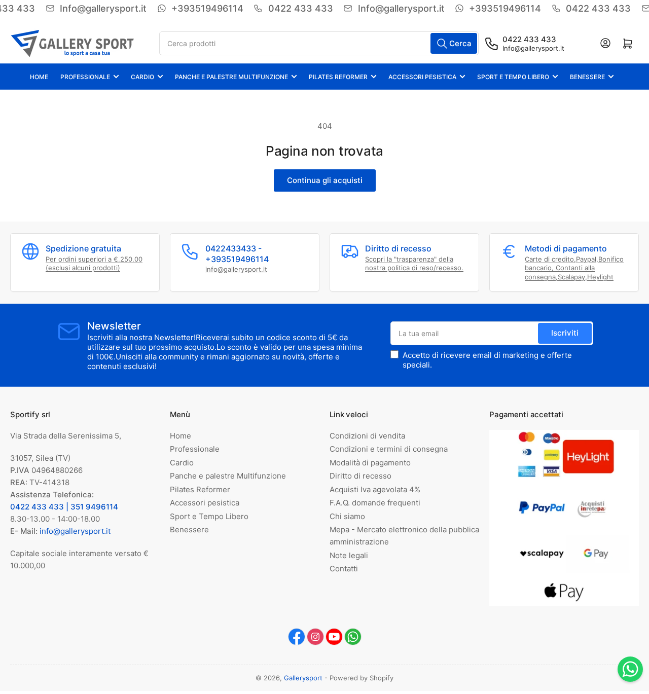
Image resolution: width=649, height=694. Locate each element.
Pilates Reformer (338, 77)
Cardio (142, 77)
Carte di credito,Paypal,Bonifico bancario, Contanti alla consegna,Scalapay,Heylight (574, 268)
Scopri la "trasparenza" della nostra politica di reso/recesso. (414, 263)
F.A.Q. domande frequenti (375, 502)
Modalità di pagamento (370, 462)
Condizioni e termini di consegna (389, 449)
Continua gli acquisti (325, 180)
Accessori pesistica (422, 77)
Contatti (344, 568)
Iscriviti (565, 333)
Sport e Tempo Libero (513, 77)
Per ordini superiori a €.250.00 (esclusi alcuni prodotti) (94, 263)
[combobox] (319, 43)
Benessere (587, 77)
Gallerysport (303, 678)
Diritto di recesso (360, 476)
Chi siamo (347, 516)
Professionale (85, 77)
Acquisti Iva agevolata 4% (375, 489)
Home (39, 77)
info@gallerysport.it (236, 269)
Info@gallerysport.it (533, 48)
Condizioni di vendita (367, 436)
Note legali (349, 555)
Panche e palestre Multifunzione (231, 77)
